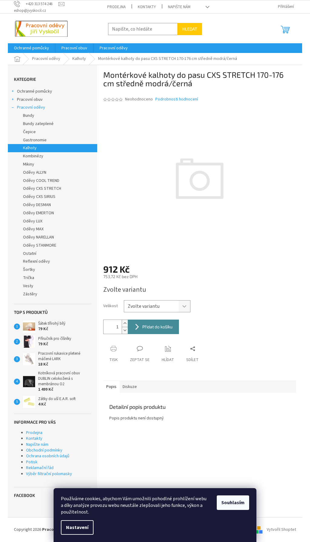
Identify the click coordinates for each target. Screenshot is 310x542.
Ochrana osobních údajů (47, 456)
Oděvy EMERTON (38, 213)
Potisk (32, 462)
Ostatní (29, 254)
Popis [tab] (111, 387)
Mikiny (28, 164)
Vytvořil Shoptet (281, 530)
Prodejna (116, 7)
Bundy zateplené (38, 124)
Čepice (29, 132)
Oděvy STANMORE (39, 245)
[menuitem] (31, 48)
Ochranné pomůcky (34, 91)
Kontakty (147, 7)
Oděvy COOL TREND (41, 181)
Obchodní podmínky (44, 450)
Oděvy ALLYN (34, 172)
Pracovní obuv (30, 100)
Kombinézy (33, 156)
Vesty (28, 286)
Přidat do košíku (157, 326)
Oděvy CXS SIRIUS (39, 197)
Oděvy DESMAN (37, 205)
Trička (28, 278)
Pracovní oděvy (31, 107)
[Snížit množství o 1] (125, 330)
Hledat (189, 28)
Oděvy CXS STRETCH (42, 189)
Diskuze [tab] (130, 387)
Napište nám (179, 7)
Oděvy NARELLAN (38, 237)
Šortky (29, 270)
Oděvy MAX (33, 229)
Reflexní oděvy (36, 261)
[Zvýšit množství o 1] (125, 323)
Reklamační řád (40, 468)
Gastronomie (35, 140)
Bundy (28, 116)
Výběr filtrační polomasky (49, 474)
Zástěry (30, 294)
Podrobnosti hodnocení (176, 99)
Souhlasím (233, 502)
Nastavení (77, 527)
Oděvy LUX (32, 221)
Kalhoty (30, 148)
